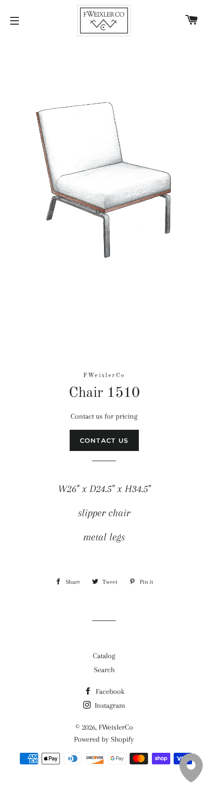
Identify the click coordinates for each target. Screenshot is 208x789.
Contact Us (104, 440)
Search (104, 669)
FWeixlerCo (116, 727)
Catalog (104, 655)
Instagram (109, 705)
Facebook (109, 691)
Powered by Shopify (104, 739)
